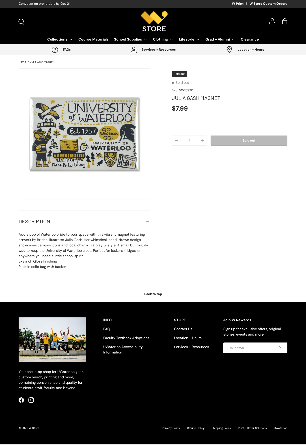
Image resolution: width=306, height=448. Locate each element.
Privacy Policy (171, 428)
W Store (34, 428)
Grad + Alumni (217, 39)
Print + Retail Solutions (252, 428)
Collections (57, 39)
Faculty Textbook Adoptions (126, 338)
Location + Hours (188, 338)
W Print (238, 4)
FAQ (106, 329)
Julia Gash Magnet (42, 61)
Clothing (160, 39)
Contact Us (183, 329)
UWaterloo (280, 428)
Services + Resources (191, 347)
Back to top (153, 294)
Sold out (249, 140)
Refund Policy (196, 428)
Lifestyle (186, 39)
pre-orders (47, 4)
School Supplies (128, 39)
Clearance (250, 39)
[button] (285, 21)
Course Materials (93, 39)
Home (22, 61)
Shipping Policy (221, 428)
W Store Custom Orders (268, 4)
